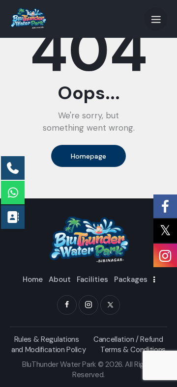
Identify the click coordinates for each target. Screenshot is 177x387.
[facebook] (67, 305)
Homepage (88, 156)
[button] (155, 18)
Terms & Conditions (133, 350)
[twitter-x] (110, 305)
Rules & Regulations (46, 339)
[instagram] (88, 305)
